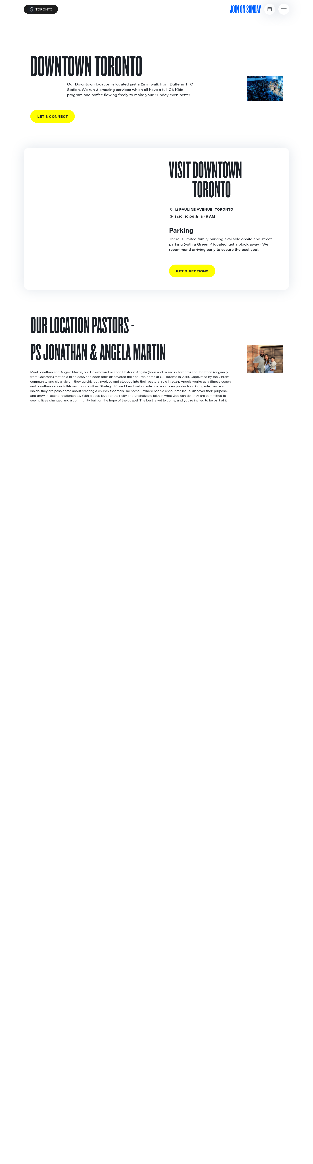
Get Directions (192, 271)
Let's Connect (52, 116)
